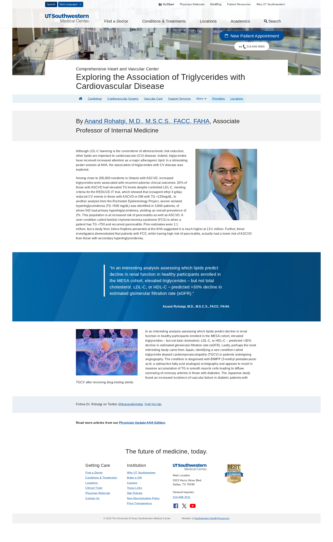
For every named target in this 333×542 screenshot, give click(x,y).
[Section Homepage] (80, 98)
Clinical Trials (93, 487)
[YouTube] (193, 507)
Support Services (179, 98)
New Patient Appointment (254, 36)
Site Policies (134, 493)
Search (274, 21)
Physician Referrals (192, 4)
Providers (218, 98)
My (168, 4)
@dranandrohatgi (130, 404)
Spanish (51, 4)
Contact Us (92, 498)
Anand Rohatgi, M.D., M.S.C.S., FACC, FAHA (146, 121)
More (199, 98)
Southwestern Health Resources (212, 518)
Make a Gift (134, 477)
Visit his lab (153, 404)
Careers (132, 482)
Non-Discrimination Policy (143, 498)
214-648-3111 (181, 497)
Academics (240, 21)
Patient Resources (239, 4)
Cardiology (95, 98)
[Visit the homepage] (67, 17)
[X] (184, 507)
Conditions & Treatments (164, 21)
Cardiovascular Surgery (123, 98)
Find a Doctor (116, 21)
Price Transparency (139, 503)
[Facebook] (176, 507)
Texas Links (134, 487)
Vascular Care (153, 98)
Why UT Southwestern (270, 4)
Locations (208, 21)
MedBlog (215, 4)
